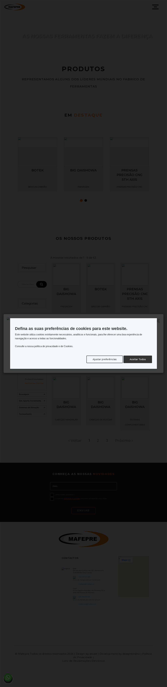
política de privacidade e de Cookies (53, 346)
